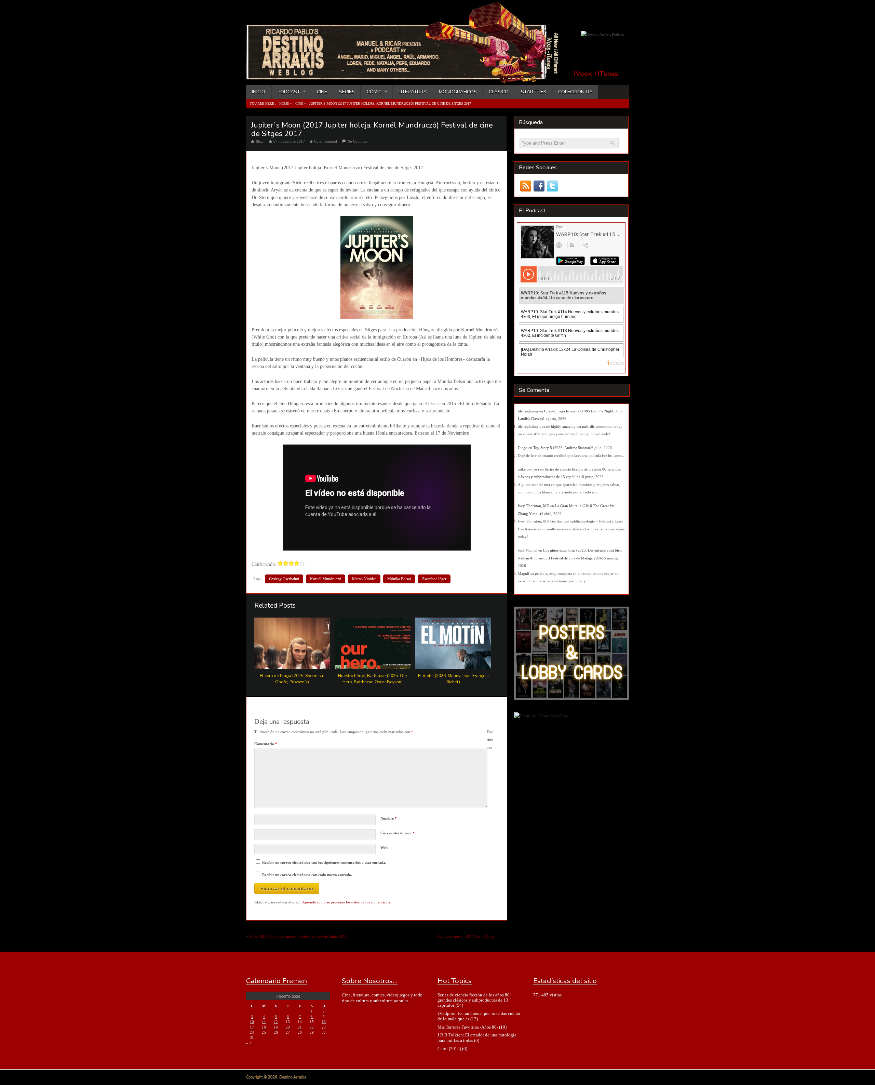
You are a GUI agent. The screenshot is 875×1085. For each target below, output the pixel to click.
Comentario (265, 744)
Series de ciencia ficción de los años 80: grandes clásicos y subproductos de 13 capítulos (474, 1000)
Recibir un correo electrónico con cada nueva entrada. (307, 875)
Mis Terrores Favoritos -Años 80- (468, 1027)
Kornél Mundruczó (325, 579)
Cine (322, 92)
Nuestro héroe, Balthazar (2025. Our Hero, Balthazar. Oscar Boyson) (372, 678)
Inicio (258, 92)
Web (384, 848)
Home (284, 103)
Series (347, 92)
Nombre (388, 818)
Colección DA (575, 92)
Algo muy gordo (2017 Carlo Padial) (466, 936)
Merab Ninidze (364, 579)
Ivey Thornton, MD (533, 506)
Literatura (413, 92)
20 (288, 1027)
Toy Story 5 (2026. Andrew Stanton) (562, 448)
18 (264, 1027)
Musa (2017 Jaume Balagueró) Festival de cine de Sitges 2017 (298, 936)
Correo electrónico (397, 833)
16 (324, 1022)
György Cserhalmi (284, 579)
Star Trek (533, 92)
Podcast (285, 92)
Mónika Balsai (399, 579)
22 (312, 1027)
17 (252, 1027)
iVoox (583, 74)
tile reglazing (528, 411)
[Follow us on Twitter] (552, 186)
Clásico (499, 92)
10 (252, 1022)
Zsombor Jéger (434, 579)
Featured (330, 141)
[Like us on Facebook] (538, 186)
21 (300, 1027)
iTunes (608, 74)
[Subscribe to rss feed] (525, 186)
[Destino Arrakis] (407, 77)
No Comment (357, 141)
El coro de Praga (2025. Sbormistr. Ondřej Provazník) (292, 678)
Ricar (260, 141)
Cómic (371, 92)
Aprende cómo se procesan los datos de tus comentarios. (346, 902)
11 (264, 1022)
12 (276, 1022)
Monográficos (458, 92)
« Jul (250, 1043)
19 (276, 1027)
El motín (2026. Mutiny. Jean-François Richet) (453, 678)
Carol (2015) (449, 1048)
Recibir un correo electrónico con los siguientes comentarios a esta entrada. (324, 862)
